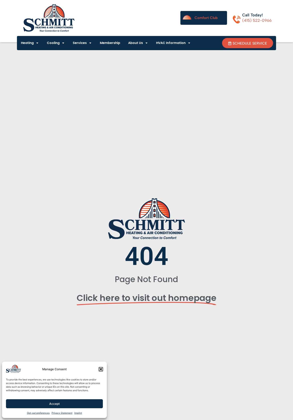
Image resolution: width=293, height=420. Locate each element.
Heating (27, 43)
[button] (101, 369)
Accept (54, 404)
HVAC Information (171, 43)
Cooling (53, 43)
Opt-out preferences (38, 412)
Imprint (78, 412)
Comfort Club (206, 18)
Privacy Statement (62, 412)
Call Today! (252, 15)
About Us (135, 43)
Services (80, 43)
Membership (110, 43)
